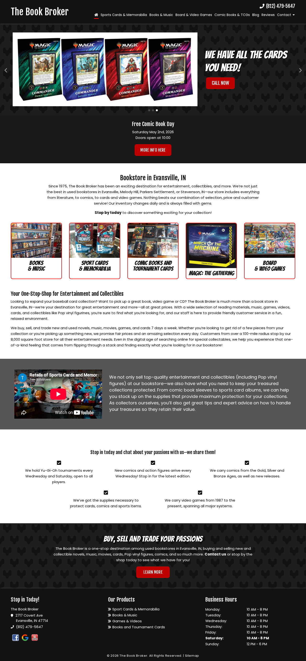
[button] (5, 69)
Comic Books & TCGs (232, 14)
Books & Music (161, 14)
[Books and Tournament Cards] (153, 240)
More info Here (152, 150)
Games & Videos (127, 621)
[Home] (96, 15)
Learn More (153, 572)
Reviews (268, 14)
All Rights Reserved (165, 655)
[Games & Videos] (270, 240)
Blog (255, 14)
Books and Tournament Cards (138, 627)
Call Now (220, 83)
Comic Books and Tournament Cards (153, 266)
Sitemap (192, 655)
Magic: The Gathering (211, 273)
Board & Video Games (193, 14)
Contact (284, 14)
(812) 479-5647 (280, 6)
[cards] (95, 240)
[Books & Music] (36, 240)
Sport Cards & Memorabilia (94, 266)
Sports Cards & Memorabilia (124, 14)
